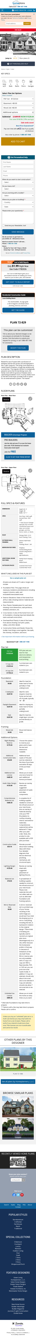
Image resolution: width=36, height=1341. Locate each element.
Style (7, 69)
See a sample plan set (18, 578)
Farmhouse (18, 1224)
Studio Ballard (18, 1286)
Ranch (18, 1226)
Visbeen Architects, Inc (18, 1289)
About (30, 1205)
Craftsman (18, 1222)
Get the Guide (18, 310)
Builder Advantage (18, 1307)
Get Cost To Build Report (18, 282)
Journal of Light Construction (18, 1311)
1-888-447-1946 (18, 7)
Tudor (12, 69)
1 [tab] (15, 57)
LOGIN (29, 10)
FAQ (24, 1205)
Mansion (18, 1249)
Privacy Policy (26, 253)
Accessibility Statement (18, 1334)
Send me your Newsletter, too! (15, 225)
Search (6, 1205)
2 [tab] (18, 57)
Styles (13, 1205)
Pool (18, 1253)
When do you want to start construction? (16, 179)
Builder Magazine (18, 1309)
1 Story (18, 1257)
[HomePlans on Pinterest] (22, 1194)
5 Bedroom (18, 1242)
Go (23, 1180)
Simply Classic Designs (18, 1284)
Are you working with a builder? (13, 193)
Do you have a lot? (8, 186)
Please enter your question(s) (13, 211)
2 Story (18, 1260)
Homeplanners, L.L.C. (18, 1280)
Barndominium (18, 1220)
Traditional (18, 1229)
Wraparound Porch (18, 1264)
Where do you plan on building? (13, 199)
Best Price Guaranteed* (25, 126)
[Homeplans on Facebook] (14, 1194)
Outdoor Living (18, 1251)
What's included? (7, 95)
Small (18, 1255)
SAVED (16, 10)
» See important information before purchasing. (17, 637)
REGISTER (22, 10)
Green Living (18, 1278)
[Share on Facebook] (18, 384)
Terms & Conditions (18, 18)
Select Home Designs (18, 1282)
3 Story (18, 1262)
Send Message (18, 232)
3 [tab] (21, 57)
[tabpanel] (18, 43)
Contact (18, 1207)
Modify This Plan (18, 348)
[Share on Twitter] (22, 384)
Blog (18, 1205)
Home (3, 69)
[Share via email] (10, 384)
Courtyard (18, 1244)
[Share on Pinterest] (25, 384)
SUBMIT (27, 23)
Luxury (18, 1246)
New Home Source (18, 1304)
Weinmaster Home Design (18, 1291)
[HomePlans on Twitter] (18, 1194)
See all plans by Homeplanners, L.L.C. (18, 1081)
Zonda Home (18, 1313)
